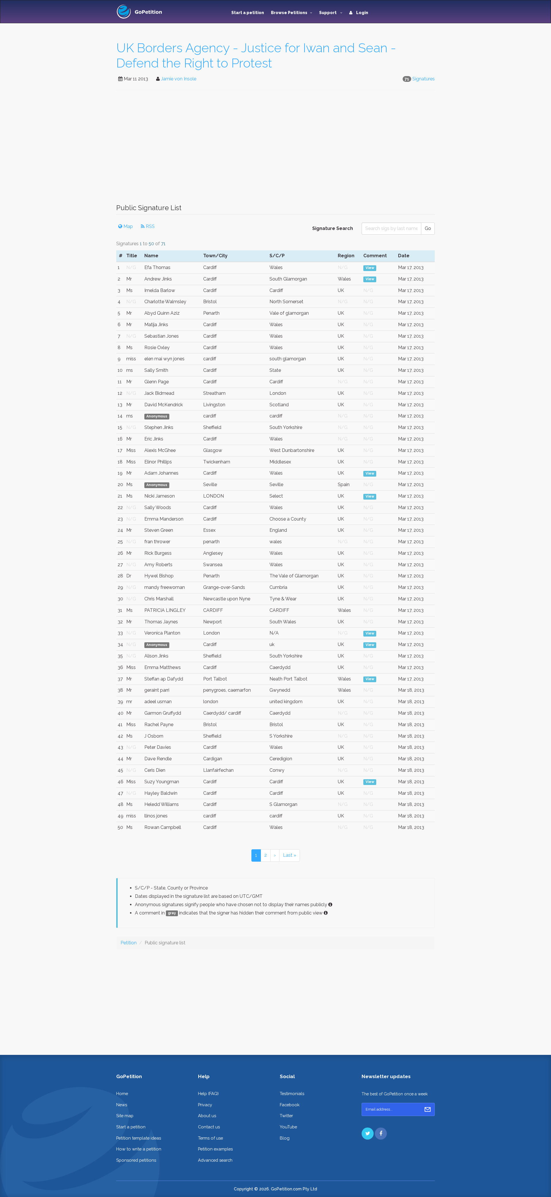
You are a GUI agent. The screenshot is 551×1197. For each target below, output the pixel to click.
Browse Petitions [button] (289, 12)
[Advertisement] (275, 150)
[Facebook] (381, 1134)
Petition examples (215, 1148)
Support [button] (328, 12)
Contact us (209, 1126)
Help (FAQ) (208, 1093)
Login (361, 12)
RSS (150, 226)
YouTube (288, 1126)
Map (127, 226)
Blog (285, 1138)
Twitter (286, 1115)
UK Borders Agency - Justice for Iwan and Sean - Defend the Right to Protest (256, 55)
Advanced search (215, 1160)
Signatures (423, 79)
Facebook (290, 1104)
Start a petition (247, 12)
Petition (129, 942)
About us (207, 1115)
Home (122, 1093)
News (121, 1104)
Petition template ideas (138, 1138)
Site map (124, 1115)
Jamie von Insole (178, 79)
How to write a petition (138, 1148)
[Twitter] (368, 1134)
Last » (289, 855)
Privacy (205, 1104)
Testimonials (292, 1093)
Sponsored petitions (136, 1160)
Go (428, 228)
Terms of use (210, 1138)
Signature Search (332, 228)
